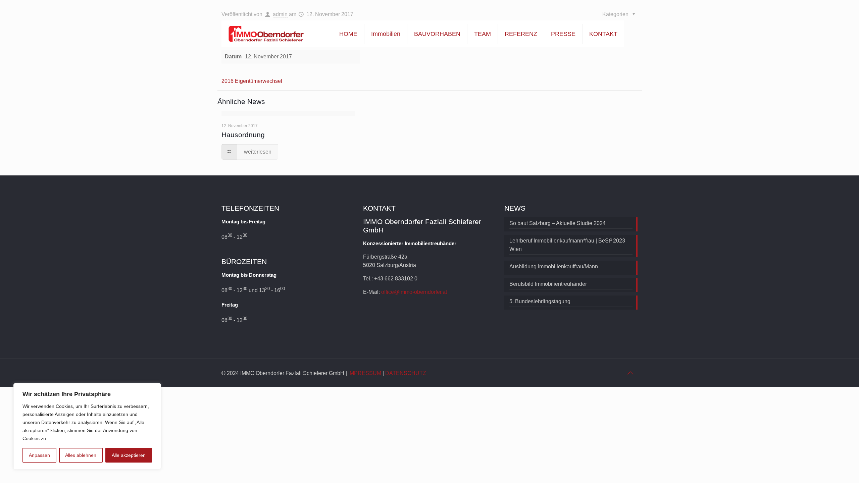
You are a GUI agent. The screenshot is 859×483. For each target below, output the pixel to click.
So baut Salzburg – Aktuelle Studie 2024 (557, 223)
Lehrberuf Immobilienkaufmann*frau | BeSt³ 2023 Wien (567, 245)
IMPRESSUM (364, 373)
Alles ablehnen (80, 455)
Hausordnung (243, 135)
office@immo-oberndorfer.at (414, 292)
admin (280, 14)
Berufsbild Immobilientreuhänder (548, 284)
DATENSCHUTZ (405, 373)
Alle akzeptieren (129, 455)
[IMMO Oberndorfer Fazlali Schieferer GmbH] (266, 33)
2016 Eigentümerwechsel (251, 81)
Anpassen (39, 455)
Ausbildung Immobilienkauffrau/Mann (553, 266)
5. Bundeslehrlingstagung (539, 301)
